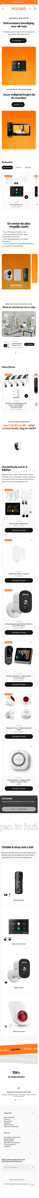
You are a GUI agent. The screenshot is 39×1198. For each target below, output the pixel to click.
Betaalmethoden (9, 1139)
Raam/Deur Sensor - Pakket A (19, 574)
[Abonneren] (32, 1167)
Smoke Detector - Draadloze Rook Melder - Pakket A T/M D (18, 781)
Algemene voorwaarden (12, 1143)
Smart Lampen (9, 1125)
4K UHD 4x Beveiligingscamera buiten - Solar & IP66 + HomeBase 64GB (16, 405)
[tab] (7, 167)
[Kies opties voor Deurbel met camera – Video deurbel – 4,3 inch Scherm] (6, 895)
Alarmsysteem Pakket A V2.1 (17, 344)
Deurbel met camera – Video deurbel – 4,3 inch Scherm (19, 677)
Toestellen (7, 1123)
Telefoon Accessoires (11, 1126)
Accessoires (8, 1121)
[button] (24, 325)
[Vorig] (3, 2)
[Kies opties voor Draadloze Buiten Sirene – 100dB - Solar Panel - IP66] (6, 1026)
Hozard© (16, 202)
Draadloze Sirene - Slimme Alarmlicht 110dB (19, 729)
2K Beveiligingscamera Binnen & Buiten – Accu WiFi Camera (19, 625)
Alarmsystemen (9, 1117)
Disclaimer (7, 1146)
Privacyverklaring (10, 1144)
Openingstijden (9, 1141)
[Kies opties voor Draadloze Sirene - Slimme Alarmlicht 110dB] (10, 1026)
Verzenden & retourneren (12, 1137)
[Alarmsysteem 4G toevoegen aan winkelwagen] (26, 197)
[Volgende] (35, 2)
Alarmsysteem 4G (16, 204)
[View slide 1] (16, 353)
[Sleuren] (19, 446)
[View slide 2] (18, 353)
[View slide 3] (20, 353)
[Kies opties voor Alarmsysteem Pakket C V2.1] (6, 939)
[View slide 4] (22, 353)
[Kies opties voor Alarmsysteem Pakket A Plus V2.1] (10, 939)
